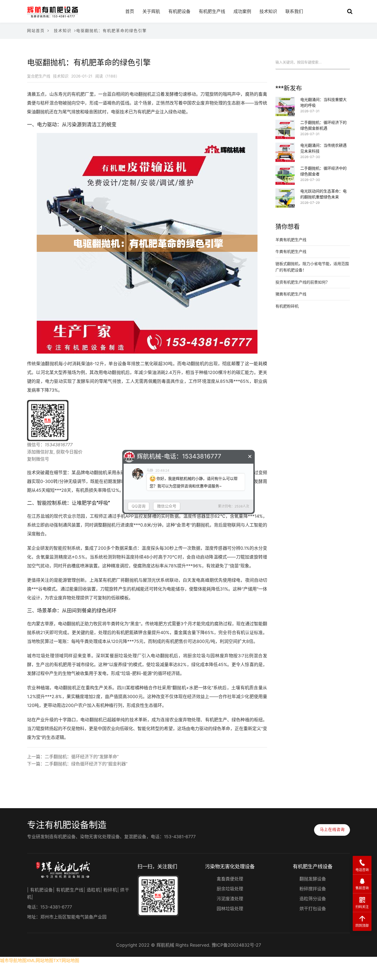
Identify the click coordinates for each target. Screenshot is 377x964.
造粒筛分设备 (312, 898)
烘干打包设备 (312, 908)
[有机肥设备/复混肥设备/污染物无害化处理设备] (52, 11)
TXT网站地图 (66, 960)
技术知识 (268, 11)
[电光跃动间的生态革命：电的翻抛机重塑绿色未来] (285, 192)
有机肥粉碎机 (287, 306)
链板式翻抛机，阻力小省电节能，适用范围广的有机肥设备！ (312, 266)
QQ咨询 (138, 506)
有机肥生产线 (212, 11)
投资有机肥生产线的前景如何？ (302, 282)
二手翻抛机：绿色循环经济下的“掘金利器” (86, 764)
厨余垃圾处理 (230, 888)
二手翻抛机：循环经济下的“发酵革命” (82, 756)
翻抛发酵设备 (312, 879)
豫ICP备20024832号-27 (236, 945)
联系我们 (294, 11)
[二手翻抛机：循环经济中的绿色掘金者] (285, 169)
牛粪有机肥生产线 (290, 251)
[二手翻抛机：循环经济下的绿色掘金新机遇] (285, 123)
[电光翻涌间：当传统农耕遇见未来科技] (285, 146)
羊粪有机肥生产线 (290, 239)
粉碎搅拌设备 (312, 888)
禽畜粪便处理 (230, 879)
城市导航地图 (13, 960)
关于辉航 (151, 11)
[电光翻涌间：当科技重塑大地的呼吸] (285, 100)
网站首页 (36, 30)
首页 (129, 11)
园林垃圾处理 (230, 908)
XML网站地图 (39, 960)
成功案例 (242, 11)
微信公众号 (166, 506)
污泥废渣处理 (230, 898)
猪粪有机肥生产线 (290, 294)
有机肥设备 (179, 11)
